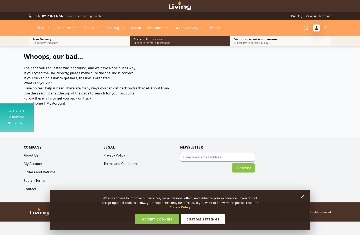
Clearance (155, 27)
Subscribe (243, 168)
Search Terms (34, 180)
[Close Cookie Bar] (303, 197)
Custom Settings (202, 219)
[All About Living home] (39, 212)
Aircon (136, 27)
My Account (55, 103)
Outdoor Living (186, 27)
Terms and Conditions (121, 163)
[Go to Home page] (180, 6)
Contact (30, 189)
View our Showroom (318, 16)
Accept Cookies (157, 219)
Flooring (112, 27)
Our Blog (296, 16)
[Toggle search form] (306, 28)
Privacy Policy (114, 155)
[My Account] (316, 28)
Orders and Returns (39, 172)
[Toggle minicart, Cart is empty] (327, 28)
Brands (216, 27)
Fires (40, 27)
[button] (17, 117)
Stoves (88, 27)
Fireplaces (64, 27)
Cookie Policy (180, 207)
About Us (31, 155)
